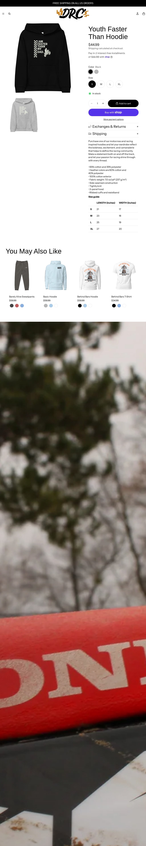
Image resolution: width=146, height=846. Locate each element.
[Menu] (3, 13)
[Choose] (33, 287)
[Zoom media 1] (43, 58)
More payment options (113, 119)
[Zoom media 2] (24, 115)
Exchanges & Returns (109, 126)
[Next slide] (35, 275)
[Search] (9, 14)
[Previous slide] (9, 275)
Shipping (99, 134)
